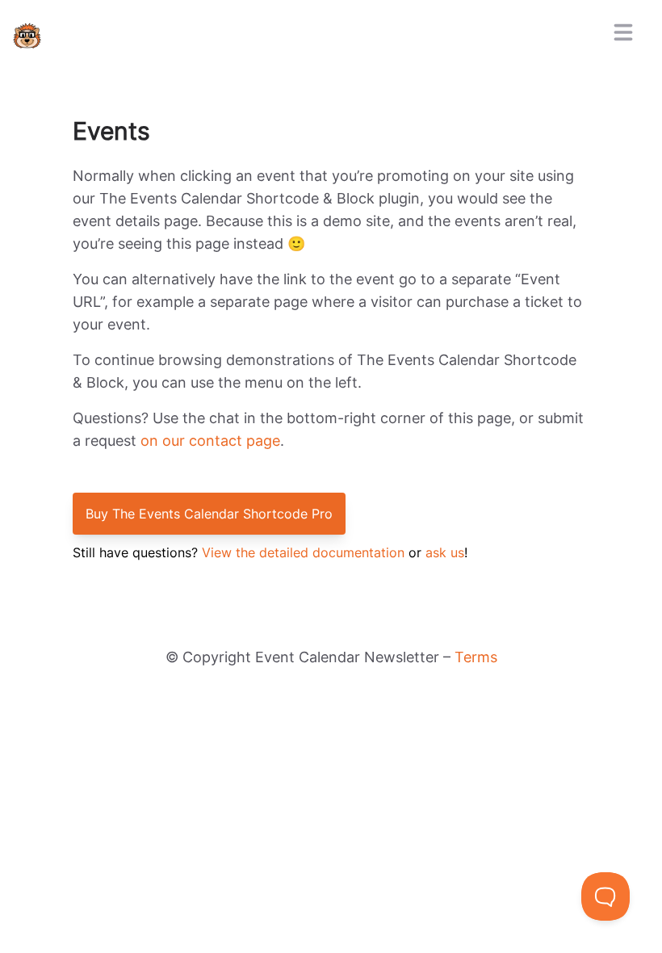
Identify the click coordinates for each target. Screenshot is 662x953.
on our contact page (210, 440)
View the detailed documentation (303, 552)
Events (111, 130)
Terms (476, 657)
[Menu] (623, 32)
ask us (444, 552)
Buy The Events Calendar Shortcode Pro (209, 514)
